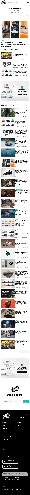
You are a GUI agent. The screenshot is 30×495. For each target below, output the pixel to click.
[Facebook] (24, 415)
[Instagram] (21, 415)
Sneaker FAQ (5, 439)
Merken (4, 425)
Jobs (16, 428)
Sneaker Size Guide (7, 436)
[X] (27, 415)
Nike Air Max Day (6, 431)
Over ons (17, 425)
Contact (4, 446)
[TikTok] (24, 417)
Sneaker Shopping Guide (8, 433)
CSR (3, 452)
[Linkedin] (27, 417)
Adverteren (18, 431)
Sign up (26, 401)
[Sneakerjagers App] (15, 91)
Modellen (4, 428)
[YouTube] (21, 417)
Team (2, 40)
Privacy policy (15, 491)
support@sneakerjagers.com (12, 477)
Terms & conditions (6, 491)
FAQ (3, 449)
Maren (6, 49)
